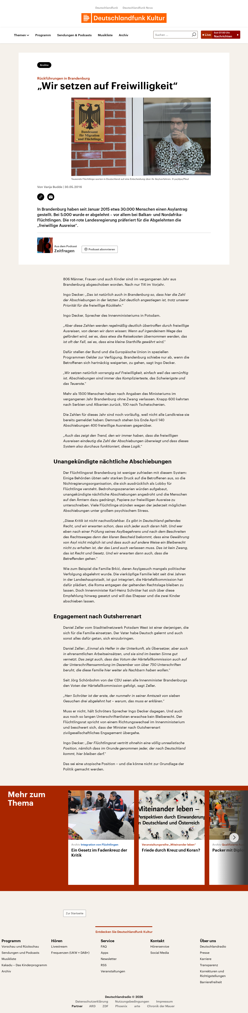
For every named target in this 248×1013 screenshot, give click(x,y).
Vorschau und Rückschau (20, 946)
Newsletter (109, 959)
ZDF (105, 1006)
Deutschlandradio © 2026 (124, 996)
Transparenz (209, 965)
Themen (20, 35)
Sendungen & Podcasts (74, 35)
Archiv (123, 35)
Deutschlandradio (213, 946)
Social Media (159, 952)
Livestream (59, 946)
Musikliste (105, 35)
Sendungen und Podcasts (20, 952)
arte (137, 1006)
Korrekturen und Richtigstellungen (213, 973)
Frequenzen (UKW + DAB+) (70, 952)
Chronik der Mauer (161, 1006)
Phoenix (121, 1006)
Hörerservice (159, 946)
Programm (43, 35)
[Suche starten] (193, 34)
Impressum (164, 1001)
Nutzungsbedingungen (132, 1001)
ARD (92, 1006)
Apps (104, 952)
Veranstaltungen (113, 971)
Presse (204, 952)
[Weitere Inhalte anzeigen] (232, 837)
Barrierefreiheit (211, 982)
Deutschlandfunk (106, 7)
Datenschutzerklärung (91, 1001)
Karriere (205, 959)
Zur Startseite (74, 913)
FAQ (104, 946)
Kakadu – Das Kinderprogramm (24, 965)
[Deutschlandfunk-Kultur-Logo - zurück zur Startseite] (124, 18)
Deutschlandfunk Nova (138, 7)
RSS (104, 965)
